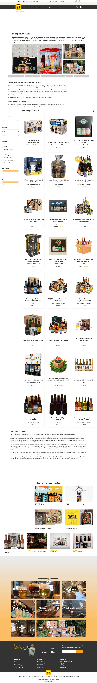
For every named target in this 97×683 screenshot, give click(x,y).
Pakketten (22, 11)
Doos (5, 146)
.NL (23, 1)
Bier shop (39, 666)
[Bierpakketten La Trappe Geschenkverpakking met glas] (14, 541)
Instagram (55, 649)
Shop (58, 7)
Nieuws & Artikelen (33, 7)
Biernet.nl (40, 679)
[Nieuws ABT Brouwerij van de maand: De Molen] (79, 494)
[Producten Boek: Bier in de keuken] (79, 517)
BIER (17, 1)
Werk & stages (17, 664)
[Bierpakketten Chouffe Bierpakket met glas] (48, 517)
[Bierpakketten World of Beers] (60, 541)
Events (54, 7)
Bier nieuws (40, 664)
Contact (49, 1)
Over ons (16, 661)
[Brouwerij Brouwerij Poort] (83, 541)
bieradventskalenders (49, 106)
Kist (5, 144)
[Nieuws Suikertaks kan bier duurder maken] (37, 541)
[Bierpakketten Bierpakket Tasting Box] (48, 494)
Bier (25, 7)
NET (20, 1)
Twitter (45, 652)
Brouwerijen (48, 7)
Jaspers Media (55, 679)
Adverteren (55, 1)
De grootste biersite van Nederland (31, 1)
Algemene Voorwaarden (66, 661)
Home (17, 11)
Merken (41, 7)
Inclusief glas (7, 162)
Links (61, 664)
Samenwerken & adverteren (21, 666)
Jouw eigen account (65, 666)
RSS (54, 652)
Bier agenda (40, 667)
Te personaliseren (8, 160)
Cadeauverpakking (9, 149)
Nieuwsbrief (63, 667)
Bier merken (40, 661)
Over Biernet (61, 1)
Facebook (45, 649)
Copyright (62, 663)
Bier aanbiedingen (41, 663)
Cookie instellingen (18, 667)
